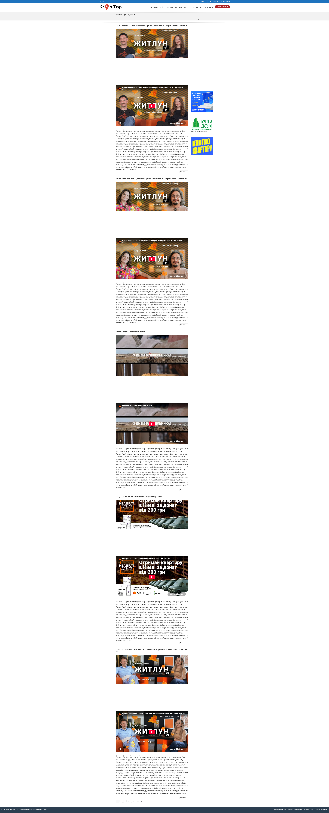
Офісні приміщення (177, 149)
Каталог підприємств (280, 809)
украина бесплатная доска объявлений (127, 167)
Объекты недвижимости (180, 148)
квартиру (131, 640)
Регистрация (214, 1)
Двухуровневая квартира (156, 144)
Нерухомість (156, 148)
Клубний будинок (173, 146)
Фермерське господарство (145, 167)
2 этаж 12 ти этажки (165, 135)
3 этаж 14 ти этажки (171, 140)
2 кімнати (131, 135)
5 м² (165, 143)
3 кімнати (174, 138)
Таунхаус (127, 164)
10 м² (124, 135)
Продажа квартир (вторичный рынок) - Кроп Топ (172, 151)
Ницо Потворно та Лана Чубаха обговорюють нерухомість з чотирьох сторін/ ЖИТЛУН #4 (151, 179)
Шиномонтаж (176, 167)
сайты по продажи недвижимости (138, 161)
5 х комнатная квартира (173, 143)
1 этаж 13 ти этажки (127, 131)
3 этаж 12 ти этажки (149, 140)
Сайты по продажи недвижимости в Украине (160, 161)
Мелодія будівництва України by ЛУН (130, 332)
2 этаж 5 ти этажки (179, 136)
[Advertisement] (152, 73)
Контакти (209, 7)
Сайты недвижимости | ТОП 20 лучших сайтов (157, 159)
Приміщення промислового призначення (147, 151)
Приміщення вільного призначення (125, 151)
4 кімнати (141, 143)
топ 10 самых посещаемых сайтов (154, 164)
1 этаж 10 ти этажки (165, 130)
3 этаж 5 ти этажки (156, 141)
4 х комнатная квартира (151, 143)
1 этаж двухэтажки (173, 133)
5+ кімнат (183, 143)
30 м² (133, 143)
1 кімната (143, 130)
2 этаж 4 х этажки (168, 136)
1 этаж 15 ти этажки (149, 131)
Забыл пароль (226, 1)
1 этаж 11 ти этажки (177, 130)
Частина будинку (158, 167)
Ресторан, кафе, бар (138, 159)
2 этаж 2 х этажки (149, 136)
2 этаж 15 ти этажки (127, 136)
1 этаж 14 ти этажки (138, 131)
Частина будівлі (167, 167)
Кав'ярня (165, 146)
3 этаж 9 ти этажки (127, 143)
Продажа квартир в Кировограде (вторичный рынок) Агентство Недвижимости (137, 153)
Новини (199, 7)
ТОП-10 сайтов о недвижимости (153, 166)
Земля (160, 146)
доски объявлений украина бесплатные (142, 146)
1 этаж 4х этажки (180, 131)
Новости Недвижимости (166, 148)
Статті (172, 162)
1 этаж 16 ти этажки (160, 131)
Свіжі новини (291, 809)
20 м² (167, 138)
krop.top (127, 130)
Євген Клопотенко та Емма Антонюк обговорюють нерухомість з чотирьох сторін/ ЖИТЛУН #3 (152, 651)
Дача (146, 144)
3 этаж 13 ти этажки (160, 140)
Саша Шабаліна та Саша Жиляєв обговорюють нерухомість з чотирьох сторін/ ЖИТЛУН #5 (152, 26)
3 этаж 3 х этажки (136, 141)
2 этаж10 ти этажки (160, 138)
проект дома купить (137, 157)
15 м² (127, 135)
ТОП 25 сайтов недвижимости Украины (174, 164)
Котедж (180, 146)
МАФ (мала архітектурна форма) (128, 148)
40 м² (159, 143)
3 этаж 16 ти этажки (125, 141)
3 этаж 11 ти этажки (138, 140)
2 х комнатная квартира (141, 135)
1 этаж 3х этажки (171, 131)
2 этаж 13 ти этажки (176, 135)
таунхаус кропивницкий (137, 164)
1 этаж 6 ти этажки (130, 133)
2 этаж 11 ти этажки (153, 135)
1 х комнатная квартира (153, 130)
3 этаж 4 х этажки (146, 141)
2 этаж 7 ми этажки (128, 138)
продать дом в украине (124, 157)
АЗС (125, 144)
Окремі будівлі (168, 149)
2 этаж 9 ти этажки (149, 138)
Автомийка (120, 144)
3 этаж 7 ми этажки (177, 141)
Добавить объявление (222, 6)
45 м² (162, 143)
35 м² (137, 143)
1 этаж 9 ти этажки (162, 133)
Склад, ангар (133, 162)
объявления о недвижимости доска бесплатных (129, 149)
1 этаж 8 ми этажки (152, 133)
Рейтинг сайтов (176, 157)
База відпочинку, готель (133, 144)
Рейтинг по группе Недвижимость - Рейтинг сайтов (157, 157)
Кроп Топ (158, 7)
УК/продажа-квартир (181, 166)
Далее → (139, 801)
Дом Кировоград (168, 144)
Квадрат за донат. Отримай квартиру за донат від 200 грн (139, 497)
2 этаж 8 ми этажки (138, 138)
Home (199, 19)
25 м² (170, 138)
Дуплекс (156, 146)
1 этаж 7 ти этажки (141, 133)
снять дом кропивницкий (144, 162)
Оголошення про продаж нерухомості (153, 149)
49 (133, 801)
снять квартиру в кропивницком (161, 162)
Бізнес (191, 7)
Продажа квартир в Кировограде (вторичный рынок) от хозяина (154, 156)
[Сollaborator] (202, 101)
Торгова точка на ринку (168, 166)
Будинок (142, 144)
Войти (203, 1)
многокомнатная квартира (145, 148)
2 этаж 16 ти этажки (138, 136)
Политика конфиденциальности (305, 809)
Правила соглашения (321, 809)
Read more (183, 171)
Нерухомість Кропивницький (176, 7)
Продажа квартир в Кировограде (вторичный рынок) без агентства (146, 154)
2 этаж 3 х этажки (158, 136)
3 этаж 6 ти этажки (167, 141)
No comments (135, 130)
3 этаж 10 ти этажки (126, 140)
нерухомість (132, 169)
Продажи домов (176, 156)
